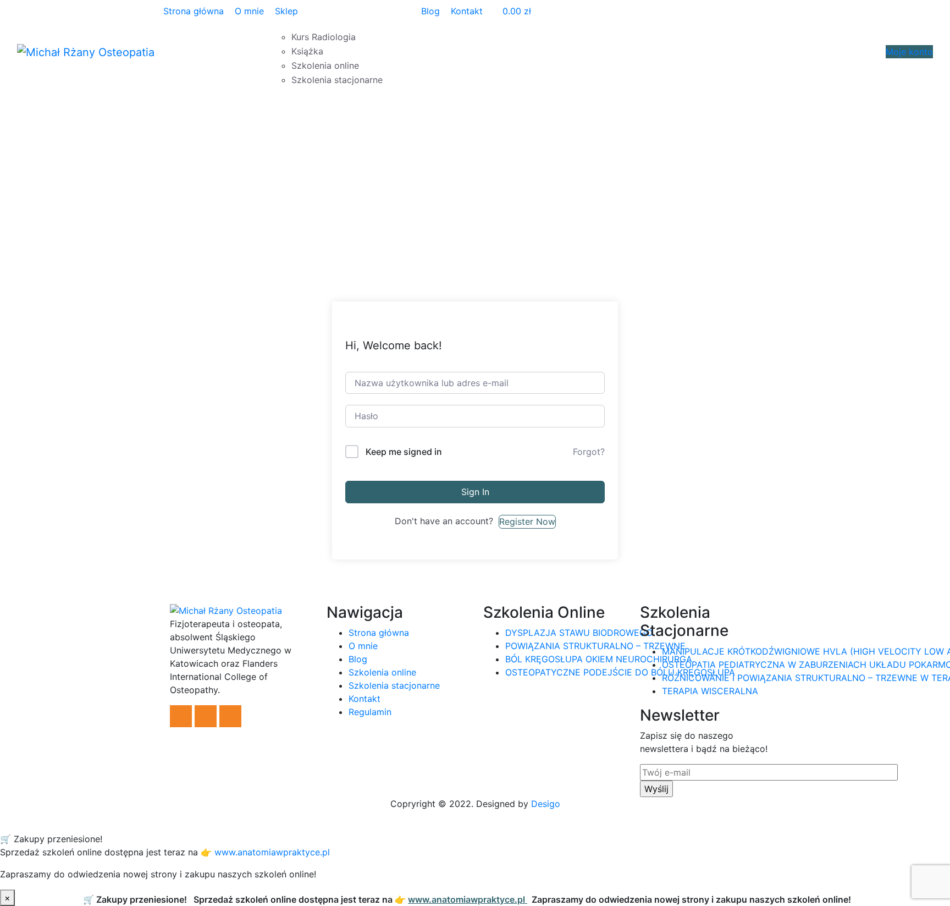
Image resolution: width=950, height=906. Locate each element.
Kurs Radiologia (323, 36)
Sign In (475, 491)
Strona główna (193, 11)
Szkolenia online (325, 65)
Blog (430, 11)
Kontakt (467, 11)
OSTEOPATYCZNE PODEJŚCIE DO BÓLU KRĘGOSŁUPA (620, 672)
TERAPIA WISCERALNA (710, 690)
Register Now (527, 521)
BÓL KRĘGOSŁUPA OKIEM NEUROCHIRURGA (598, 659)
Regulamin (370, 711)
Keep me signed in (404, 451)
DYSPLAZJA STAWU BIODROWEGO (579, 632)
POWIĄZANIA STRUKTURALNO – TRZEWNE (595, 645)
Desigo (545, 803)
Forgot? (589, 451)
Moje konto (909, 51)
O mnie (249, 11)
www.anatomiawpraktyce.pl (441, 899)
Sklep (286, 11)
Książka (307, 51)
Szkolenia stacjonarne (337, 79)
